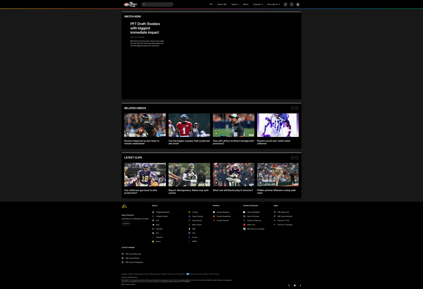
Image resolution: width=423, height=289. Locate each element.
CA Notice (205, 274)
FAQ (147, 274)
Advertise (124, 274)
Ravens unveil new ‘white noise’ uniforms (274, 142)
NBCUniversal (133, 277)
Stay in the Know (128, 215)
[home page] (130, 4)
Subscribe (126, 223)
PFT (211, 4)
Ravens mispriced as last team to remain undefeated (141, 142)
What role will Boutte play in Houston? (233, 190)
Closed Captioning (139, 274)
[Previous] (292, 108)
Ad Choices (172, 274)
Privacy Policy (181, 274)
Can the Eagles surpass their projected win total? (189, 142)
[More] (285, 4)
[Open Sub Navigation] (238, 4)
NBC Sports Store (155, 274)
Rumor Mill (222, 4)
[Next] (297, 108)
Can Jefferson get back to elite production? (140, 191)
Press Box (164, 274)
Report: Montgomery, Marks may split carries (189, 191)
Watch (245, 4)
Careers (130, 274)
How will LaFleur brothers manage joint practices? (233, 142)
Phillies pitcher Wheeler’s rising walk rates (276, 191)
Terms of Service (214, 274)
